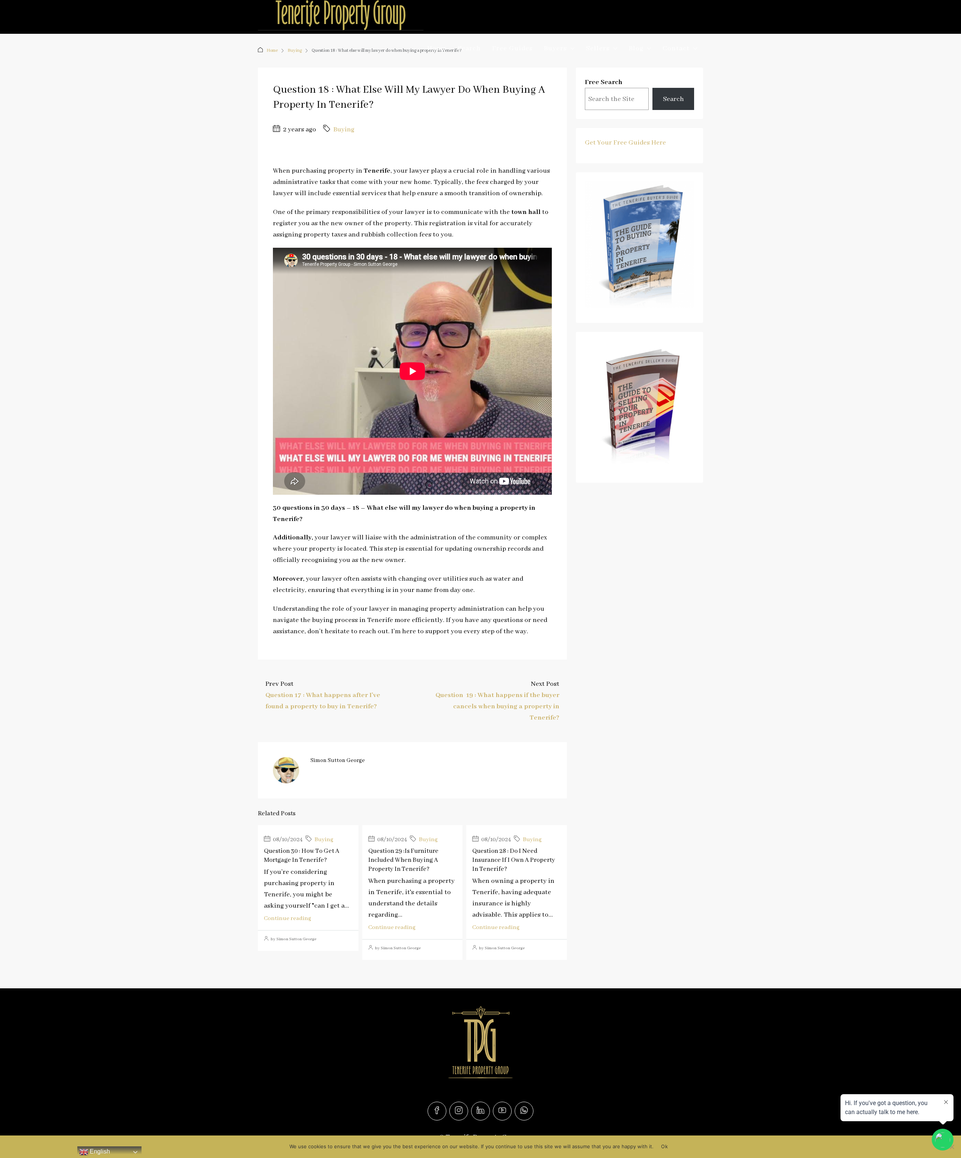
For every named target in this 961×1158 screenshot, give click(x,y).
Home (436, 48)
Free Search (603, 82)
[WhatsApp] (524, 1111)
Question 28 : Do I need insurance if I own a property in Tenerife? (513, 860)
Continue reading (287, 918)
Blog (636, 48)
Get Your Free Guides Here (625, 143)
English (99, 1151)
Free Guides (512, 48)
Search (469, 48)
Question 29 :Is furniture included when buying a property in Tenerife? (403, 860)
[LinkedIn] (480, 1111)
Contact (676, 48)
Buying (343, 129)
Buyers (555, 48)
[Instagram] (458, 1111)
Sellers (598, 48)
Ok (664, 1146)
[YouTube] (502, 1111)
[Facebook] (437, 1111)
